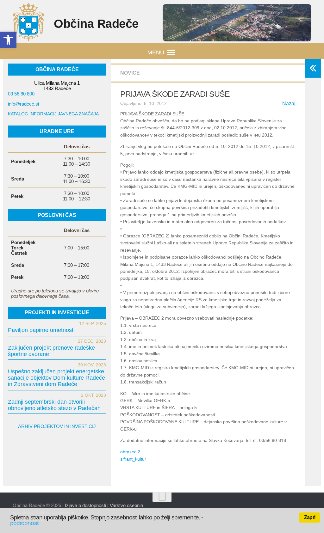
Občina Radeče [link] (96, 23)
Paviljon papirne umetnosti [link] (41, 330)
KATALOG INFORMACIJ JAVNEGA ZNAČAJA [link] (53, 113)
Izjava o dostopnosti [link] (85, 505)
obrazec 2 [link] (130, 451)
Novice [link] (130, 73)
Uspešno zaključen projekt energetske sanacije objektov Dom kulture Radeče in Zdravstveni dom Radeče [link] (56, 377)
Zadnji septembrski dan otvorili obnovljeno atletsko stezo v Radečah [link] (54, 405)
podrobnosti (24, 523)
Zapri (309, 517)
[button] (155, 52)
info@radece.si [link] (23, 104)
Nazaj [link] (289, 103)
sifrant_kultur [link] (133, 459)
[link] (8, 40)
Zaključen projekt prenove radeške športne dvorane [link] (51, 351)
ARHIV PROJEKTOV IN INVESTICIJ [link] (57, 426)
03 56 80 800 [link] (21, 93)
